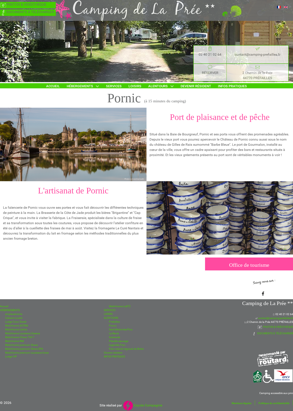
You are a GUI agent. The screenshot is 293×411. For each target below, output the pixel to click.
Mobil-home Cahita (16, 329)
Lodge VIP (11, 356)
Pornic (112, 325)
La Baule (114, 333)
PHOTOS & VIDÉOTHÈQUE (26, 4)
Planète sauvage (118, 341)
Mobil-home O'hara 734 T (19, 337)
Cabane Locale (13, 317)
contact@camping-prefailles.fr (257, 54)
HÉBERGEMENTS (10, 310)
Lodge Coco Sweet (15, 321)
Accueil (4, 306)
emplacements (13, 314)
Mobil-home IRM (14, 341)
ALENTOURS (111, 317)
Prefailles (114, 321)
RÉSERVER (210, 73)
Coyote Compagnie (147, 405)
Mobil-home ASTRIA (16, 325)
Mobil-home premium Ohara (21, 345)
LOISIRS (108, 314)
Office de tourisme (249, 265)
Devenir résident (113, 352)
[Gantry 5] (146, 10)
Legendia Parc (117, 345)
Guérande (114, 337)
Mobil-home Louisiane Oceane (22, 333)
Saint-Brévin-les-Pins (120, 329)
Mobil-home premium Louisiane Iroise (27, 352)
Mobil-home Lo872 (120, 306)
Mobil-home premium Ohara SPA (24, 348)
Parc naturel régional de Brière (126, 348)
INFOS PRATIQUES (114, 356)
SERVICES (109, 310)
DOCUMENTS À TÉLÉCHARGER (30, 12)
